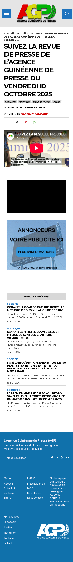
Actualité (22, 33)
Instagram (10, 532)
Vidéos (56, 101)
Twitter (8, 527)
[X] (17, 122)
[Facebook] (8, 122)
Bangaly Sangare (34, 114)
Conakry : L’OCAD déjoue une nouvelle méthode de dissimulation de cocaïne (35, 308)
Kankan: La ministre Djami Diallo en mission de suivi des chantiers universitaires (33, 334)
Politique (24, 101)
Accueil (9, 33)
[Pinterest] (26, 122)
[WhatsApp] (35, 122)
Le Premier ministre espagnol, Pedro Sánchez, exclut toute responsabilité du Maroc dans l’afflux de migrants (36, 396)
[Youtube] (67, 457)
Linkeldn (8, 543)
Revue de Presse (41, 101)
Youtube (9, 538)
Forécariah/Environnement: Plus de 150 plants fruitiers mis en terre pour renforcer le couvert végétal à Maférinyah (36, 367)
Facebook (10, 522)
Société (12, 304)
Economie (13, 390)
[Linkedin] (57, 457)
